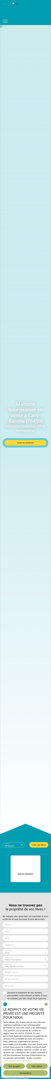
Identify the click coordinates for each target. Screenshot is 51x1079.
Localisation (8, 964)
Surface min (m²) (12, 979)
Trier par (7, 843)
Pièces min (9, 986)
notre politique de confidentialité (17, 1060)
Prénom (8, 924)
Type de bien (9, 957)
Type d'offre (8, 951)
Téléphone (9, 945)
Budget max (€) (12, 972)
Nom (7, 931)
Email (7, 938)
